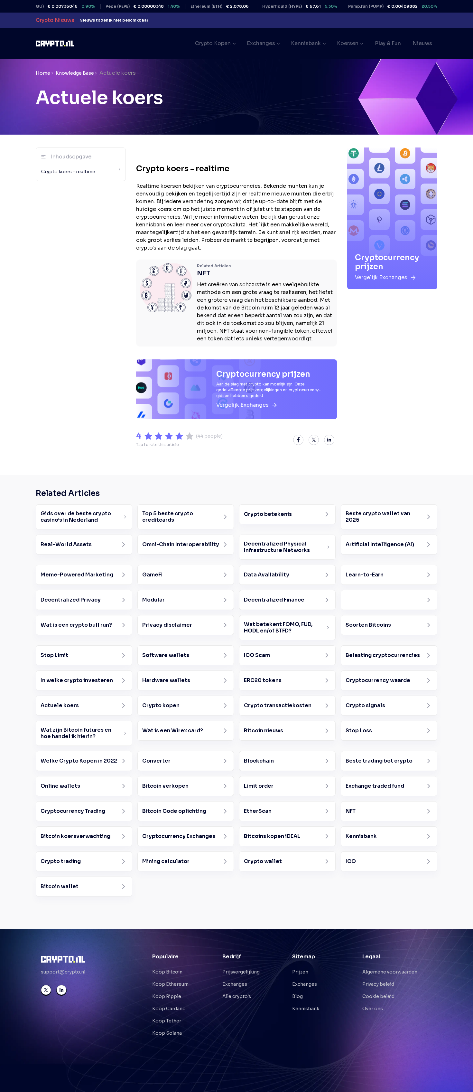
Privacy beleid (378, 984)
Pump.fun (368, 6)
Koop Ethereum (170, 984)
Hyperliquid (275, 6)
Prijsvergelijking (241, 972)
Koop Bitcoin (167, 972)
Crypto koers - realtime (68, 172)
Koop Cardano (169, 1008)
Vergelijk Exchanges (242, 405)
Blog (297, 996)
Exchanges (234, 984)
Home (43, 73)
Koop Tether (166, 1021)
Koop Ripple (166, 996)
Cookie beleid (378, 996)
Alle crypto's (236, 996)
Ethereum (195, 6)
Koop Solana (167, 1033)
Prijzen (300, 972)
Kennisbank (305, 1008)
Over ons (372, 1008)
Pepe (118, 6)
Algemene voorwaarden (389, 972)
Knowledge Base (75, 73)
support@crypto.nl (63, 972)
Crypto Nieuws (55, 20)
